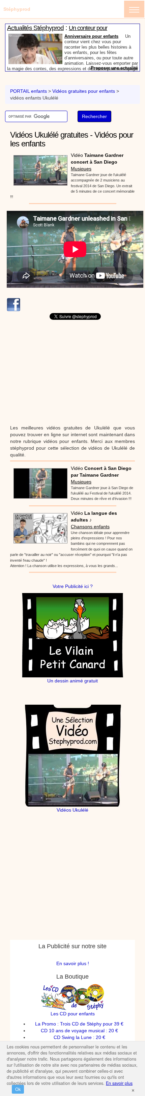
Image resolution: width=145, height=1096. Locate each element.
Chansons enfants (90, 526)
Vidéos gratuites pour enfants (83, 91)
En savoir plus (119, 1083)
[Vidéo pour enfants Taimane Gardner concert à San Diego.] (38, 168)
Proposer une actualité (114, 68)
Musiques (81, 168)
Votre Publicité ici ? (73, 586)
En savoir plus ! (72, 963)
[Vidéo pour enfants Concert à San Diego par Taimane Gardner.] (38, 481)
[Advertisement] (72, 372)
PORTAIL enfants (28, 91)
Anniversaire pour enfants (91, 36)
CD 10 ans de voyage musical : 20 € (79, 1030)
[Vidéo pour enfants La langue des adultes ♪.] (38, 526)
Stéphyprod (16, 9)
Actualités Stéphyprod (35, 27)
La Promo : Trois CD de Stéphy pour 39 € (79, 1024)
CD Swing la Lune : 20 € (79, 1037)
